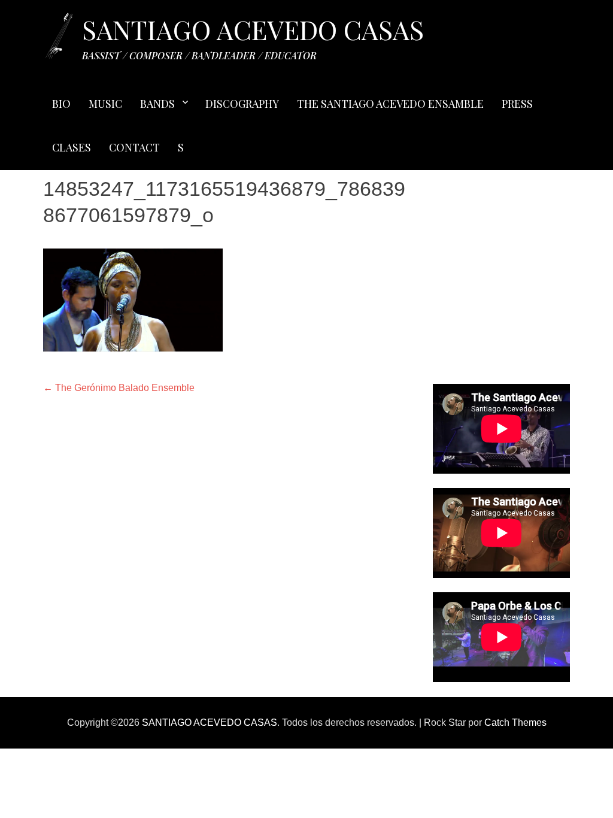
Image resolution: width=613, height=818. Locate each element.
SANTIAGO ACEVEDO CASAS (253, 29)
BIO (61, 103)
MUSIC (105, 103)
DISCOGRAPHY (242, 103)
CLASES (71, 147)
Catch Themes (515, 722)
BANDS (157, 103)
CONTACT (134, 147)
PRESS (517, 103)
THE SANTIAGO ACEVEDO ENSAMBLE (390, 103)
